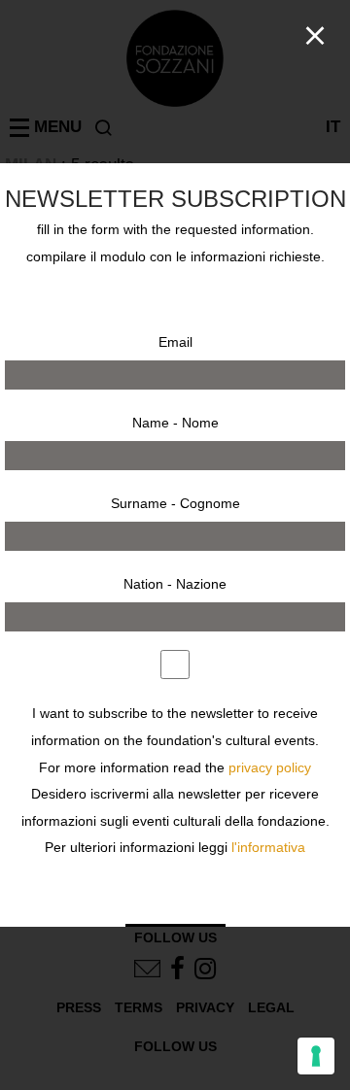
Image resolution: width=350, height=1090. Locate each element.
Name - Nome (175, 422)
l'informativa (268, 847)
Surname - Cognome (175, 503)
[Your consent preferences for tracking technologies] (316, 1056)
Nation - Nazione (175, 584)
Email (175, 342)
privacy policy (269, 768)
